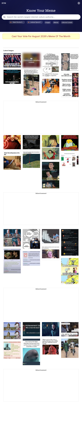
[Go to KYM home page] (4, 3)
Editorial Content (67, 22)
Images (47, 22)
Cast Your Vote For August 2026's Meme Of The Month (41, 36)
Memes (56, 22)
